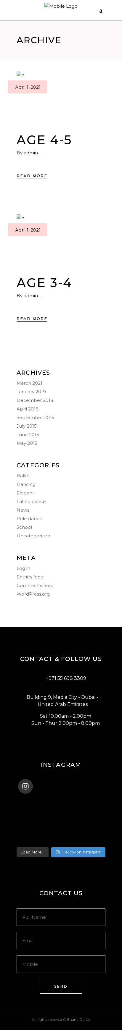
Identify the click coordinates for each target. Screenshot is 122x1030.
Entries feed (30, 577)
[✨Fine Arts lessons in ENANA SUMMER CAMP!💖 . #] (61, 809)
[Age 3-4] (61, 238)
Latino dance (31, 501)
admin (31, 153)
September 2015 (35, 417)
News (23, 510)
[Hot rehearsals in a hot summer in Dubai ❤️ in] (61, 802)
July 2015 (27, 426)
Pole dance (29, 518)
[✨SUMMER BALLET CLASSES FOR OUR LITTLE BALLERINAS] (61, 832)
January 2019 (31, 391)
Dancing (26, 484)
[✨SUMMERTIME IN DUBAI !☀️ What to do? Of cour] (61, 817)
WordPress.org (33, 594)
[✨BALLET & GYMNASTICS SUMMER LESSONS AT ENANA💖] (61, 840)
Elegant (25, 493)
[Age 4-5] (61, 96)
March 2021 (29, 383)
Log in (23, 568)
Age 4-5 (44, 140)
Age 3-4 (44, 282)
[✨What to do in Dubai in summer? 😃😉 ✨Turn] (61, 825)
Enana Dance (78, 1019)
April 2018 (27, 409)
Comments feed (35, 585)
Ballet (23, 475)
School (24, 527)
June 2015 (28, 434)
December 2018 (35, 400)
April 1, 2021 (28, 87)
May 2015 (27, 443)
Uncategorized (33, 536)
